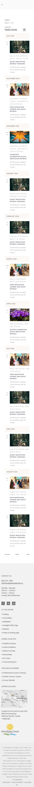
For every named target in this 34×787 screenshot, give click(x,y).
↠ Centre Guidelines (8, 647)
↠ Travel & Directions (8, 662)
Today (17, 554)
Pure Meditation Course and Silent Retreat (18, 109)
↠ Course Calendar (8, 680)
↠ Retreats (5, 629)
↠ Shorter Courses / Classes (11, 676)
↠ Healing (4, 614)
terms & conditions (17, 782)
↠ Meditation (6, 622)
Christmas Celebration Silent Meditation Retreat (18, 157)
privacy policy (6, 782)
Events (7, 23)
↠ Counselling (6, 618)
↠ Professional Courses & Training (13, 673)
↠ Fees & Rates (6, 654)
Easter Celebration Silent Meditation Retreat (18, 332)
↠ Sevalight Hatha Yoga (9, 625)
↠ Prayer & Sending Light (10, 633)
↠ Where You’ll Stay (8, 651)
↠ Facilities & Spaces (8, 643)
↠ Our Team (5, 658)
